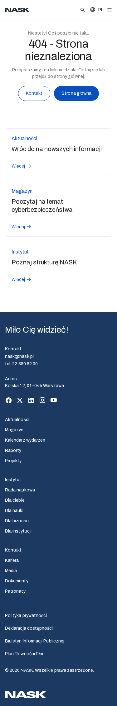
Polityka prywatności (26, 615)
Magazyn (14, 430)
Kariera (12, 560)
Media (11, 570)
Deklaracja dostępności (29, 628)
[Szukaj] (83, 10)
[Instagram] (42, 400)
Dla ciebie (15, 500)
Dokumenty (16, 581)
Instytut (13, 479)
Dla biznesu (17, 521)
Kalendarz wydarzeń (25, 440)
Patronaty (15, 591)
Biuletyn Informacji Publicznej (34, 641)
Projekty (13, 460)
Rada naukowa (20, 490)
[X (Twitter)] (20, 400)
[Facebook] (8, 400)
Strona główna (76, 93)
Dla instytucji (18, 531)
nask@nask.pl (19, 356)
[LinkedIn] (31, 400)
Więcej (18, 166)
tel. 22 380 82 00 (21, 364)
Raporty (13, 450)
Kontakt (34, 93)
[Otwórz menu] (109, 9)
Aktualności (17, 419)
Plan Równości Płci (24, 654)
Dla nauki (14, 510)
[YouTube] (53, 400)
